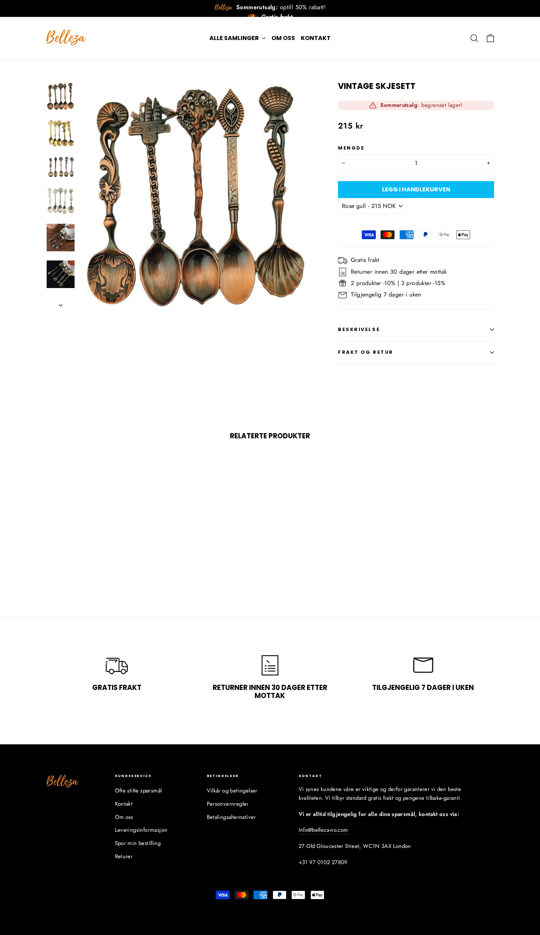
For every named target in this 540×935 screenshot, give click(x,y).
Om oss (283, 38)
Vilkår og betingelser (232, 791)
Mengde (351, 148)
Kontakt (316, 38)
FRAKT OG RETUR (365, 352)
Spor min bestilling (138, 843)
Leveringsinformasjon (141, 830)
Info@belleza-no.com (323, 830)
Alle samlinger (234, 38)
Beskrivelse (359, 329)
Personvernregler (228, 804)
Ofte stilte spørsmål (138, 791)
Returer (124, 856)
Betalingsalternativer (231, 817)
